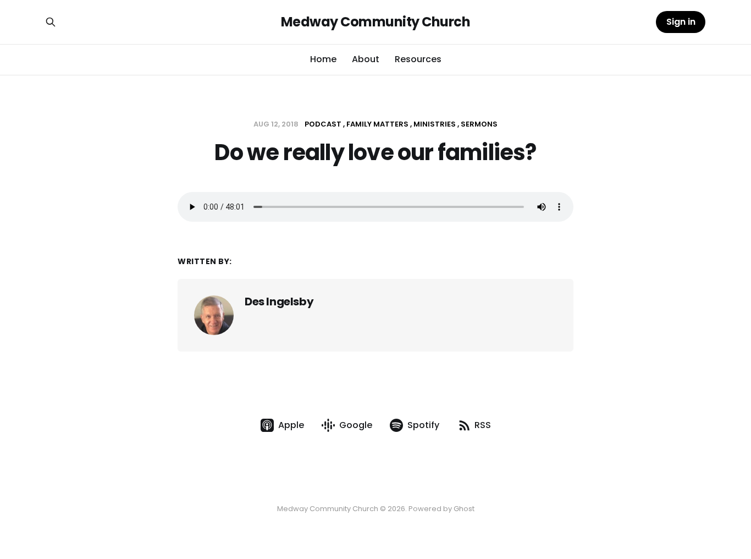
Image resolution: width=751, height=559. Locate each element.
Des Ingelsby (279, 301)
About (365, 59)
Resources (418, 59)
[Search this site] (50, 22)
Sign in (680, 21)
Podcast (323, 124)
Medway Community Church (376, 22)
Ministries (434, 124)
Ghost (464, 508)
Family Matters (377, 124)
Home (323, 59)
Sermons (479, 124)
